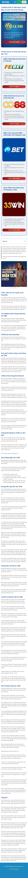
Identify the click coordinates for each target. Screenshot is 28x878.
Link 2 (24, 2)
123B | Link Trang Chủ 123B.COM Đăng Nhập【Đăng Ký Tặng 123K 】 (14, 17)
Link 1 (19, 2)
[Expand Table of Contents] (24, 241)
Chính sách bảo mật (14, 869)
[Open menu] (15, 2)
